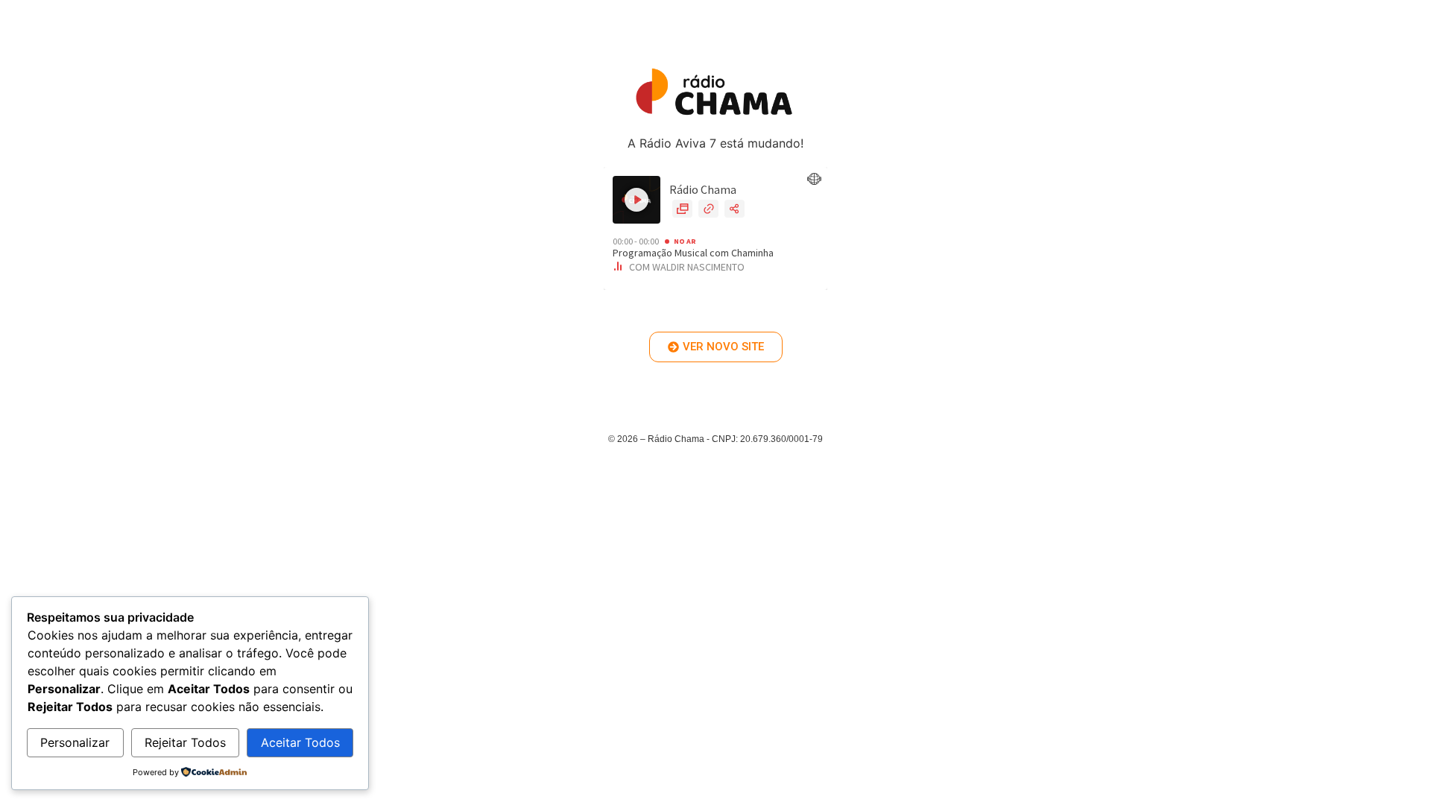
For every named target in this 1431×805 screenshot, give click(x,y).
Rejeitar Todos (185, 742)
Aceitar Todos (300, 742)
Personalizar (75, 742)
